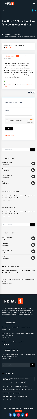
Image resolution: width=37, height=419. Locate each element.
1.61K (17, 56)
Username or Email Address (14, 102)
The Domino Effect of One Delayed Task (13, 342)
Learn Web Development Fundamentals (14, 383)
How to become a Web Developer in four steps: (16, 386)
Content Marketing (7, 175)
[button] (33, 10)
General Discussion (7, 162)
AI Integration (14, 393)
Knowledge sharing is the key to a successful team (16, 327)
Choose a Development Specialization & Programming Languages (16, 378)
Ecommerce (16, 34)
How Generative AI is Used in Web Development (16, 396)
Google (4, 182)
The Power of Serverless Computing (13, 389)
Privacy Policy (18, 411)
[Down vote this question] (33, 92)
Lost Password (9, 135)
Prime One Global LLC (15, 408)
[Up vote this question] (29, 92)
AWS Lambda (29, 389)
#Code (5, 393)
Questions (8, 34)
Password (8, 110)
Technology (5, 169)
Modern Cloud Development (11, 400)
